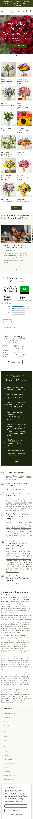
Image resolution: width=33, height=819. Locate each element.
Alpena (8, 476)
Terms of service (9, 779)
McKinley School (11, 529)
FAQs (5, 751)
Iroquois (28, 476)
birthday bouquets (12, 646)
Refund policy (8, 771)
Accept (15, 806)
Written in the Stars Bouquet (23, 178)
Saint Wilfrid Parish (24, 566)
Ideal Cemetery (26, 499)
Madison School (26, 528)
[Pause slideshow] (31, 56)
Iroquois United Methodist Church (18, 559)
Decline (15, 810)
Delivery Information (10, 764)
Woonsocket (10, 479)
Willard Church (26, 570)
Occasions (7, 717)
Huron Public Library (18, 524)
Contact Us (7, 755)
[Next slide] (22, 56)
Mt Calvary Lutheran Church (16, 562)
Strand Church (16, 570)
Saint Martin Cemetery (24, 504)
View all (16, 208)
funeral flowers (5, 628)
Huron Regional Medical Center (15, 489)
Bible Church (27, 551)
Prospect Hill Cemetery (14, 501)
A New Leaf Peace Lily (8, 131)
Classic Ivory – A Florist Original (6, 155)
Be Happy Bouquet (23, 201)
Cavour (15, 476)
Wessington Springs (14, 477)
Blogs (5, 740)
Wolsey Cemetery (18, 510)
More (16, 461)
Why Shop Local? (9, 759)
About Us (6, 725)
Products (6, 721)
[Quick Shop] (18, 10)
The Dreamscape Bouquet (6, 202)
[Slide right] (20, 270)
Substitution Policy (9, 775)
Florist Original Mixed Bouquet (24, 131)
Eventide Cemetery (12, 499)
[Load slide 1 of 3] (14, 56)
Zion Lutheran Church (12, 572)
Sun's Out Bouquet (23, 154)
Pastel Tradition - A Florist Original (7, 82)
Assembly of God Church (14, 551)
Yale (15, 479)
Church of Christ (11, 553)
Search (6, 736)
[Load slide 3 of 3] (19, 56)
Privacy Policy (20, 801)
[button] (23, 11)
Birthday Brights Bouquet (22, 82)
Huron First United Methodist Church (18, 557)
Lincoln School (15, 528)
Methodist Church (11, 560)
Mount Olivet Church (24, 560)
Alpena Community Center (14, 584)
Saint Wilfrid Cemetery (13, 506)
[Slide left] (13, 270)
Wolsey (29, 477)
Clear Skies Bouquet (8, 105)
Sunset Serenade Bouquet (22, 108)
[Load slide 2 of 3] (16, 56)
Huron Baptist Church (23, 555)
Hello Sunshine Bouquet (6, 178)
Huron (22, 476)
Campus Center (11, 522)
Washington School (24, 529)
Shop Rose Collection (16, 45)
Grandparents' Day (9, 713)
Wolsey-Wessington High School (16, 531)
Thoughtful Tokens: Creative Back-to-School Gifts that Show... (16, 246)
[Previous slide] (11, 56)
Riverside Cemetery (20, 502)
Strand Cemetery (20, 508)
